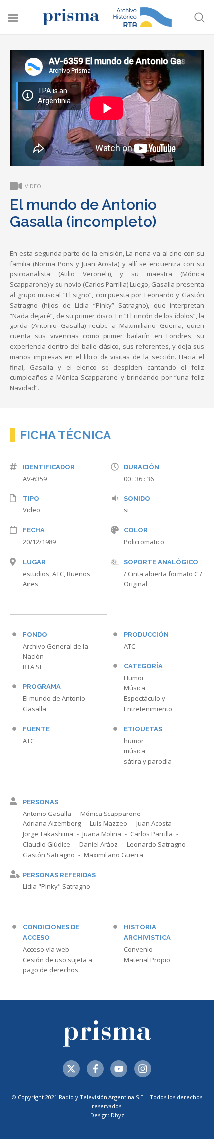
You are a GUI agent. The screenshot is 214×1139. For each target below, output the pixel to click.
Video (31, 509)
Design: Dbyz (107, 1115)
